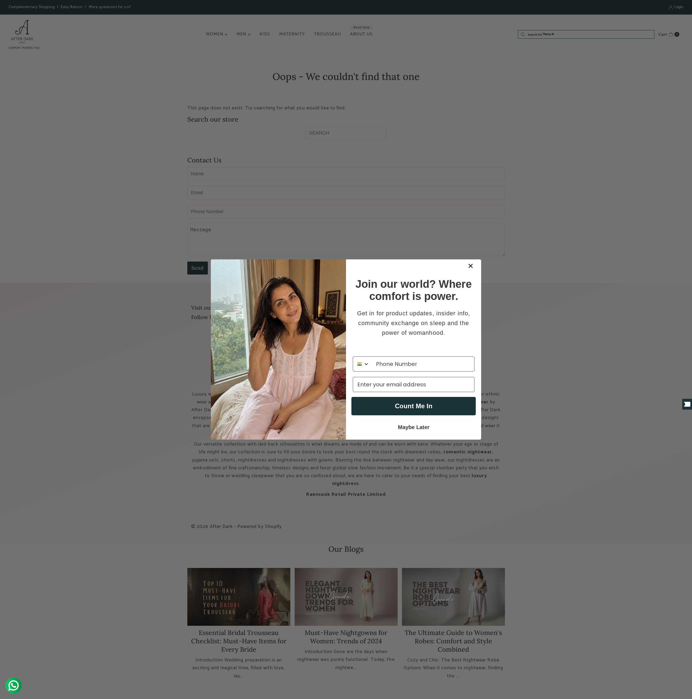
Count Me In (413, 406)
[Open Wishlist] (687, 404)
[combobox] (363, 364)
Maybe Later (414, 427)
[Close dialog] (470, 266)
